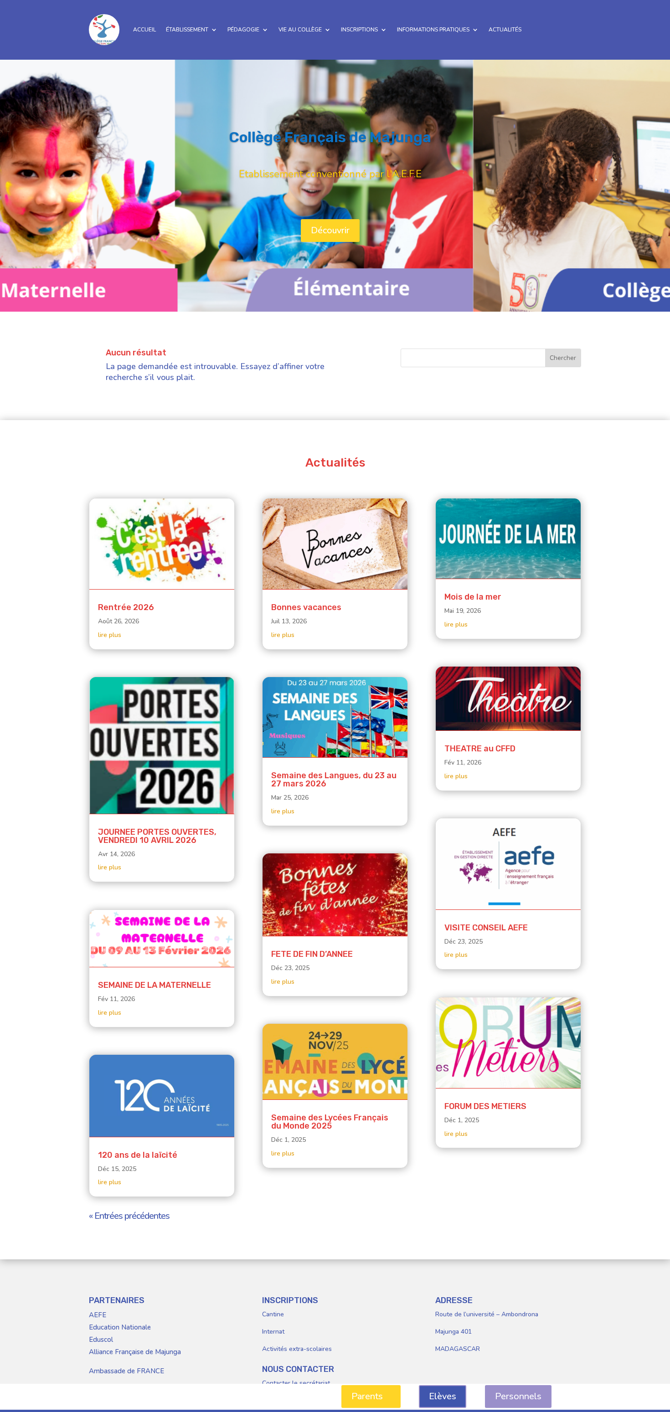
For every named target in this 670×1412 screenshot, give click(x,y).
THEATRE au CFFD (479, 749)
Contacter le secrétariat (296, 1383)
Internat (273, 1331)
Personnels (518, 1396)
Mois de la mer (472, 597)
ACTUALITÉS (505, 29)
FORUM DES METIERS (485, 1106)
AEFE (97, 1315)
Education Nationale (120, 1327)
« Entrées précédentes (129, 1216)
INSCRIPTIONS (359, 29)
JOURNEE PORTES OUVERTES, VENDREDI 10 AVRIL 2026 (157, 836)
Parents (367, 1396)
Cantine (273, 1314)
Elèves (442, 1396)
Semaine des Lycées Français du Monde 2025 (329, 1122)
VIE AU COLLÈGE (300, 29)
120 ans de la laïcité (137, 1155)
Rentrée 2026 (126, 607)
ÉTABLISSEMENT (187, 29)
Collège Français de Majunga (330, 137)
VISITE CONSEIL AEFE (486, 928)
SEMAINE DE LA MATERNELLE (154, 985)
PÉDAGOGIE (243, 29)
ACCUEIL (144, 29)
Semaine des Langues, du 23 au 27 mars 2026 (334, 779)
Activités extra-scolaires (297, 1349)
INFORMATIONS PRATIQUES (433, 29)
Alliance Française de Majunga (135, 1351)
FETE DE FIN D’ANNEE (312, 954)
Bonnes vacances (306, 607)
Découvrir (330, 230)
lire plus (109, 635)
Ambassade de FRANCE (126, 1371)
